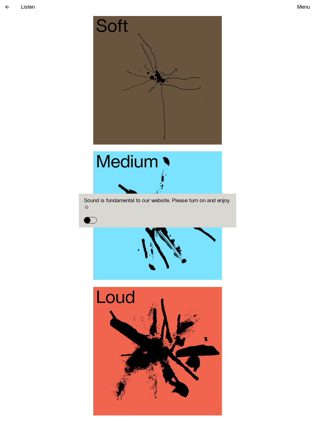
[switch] (90, 220)
